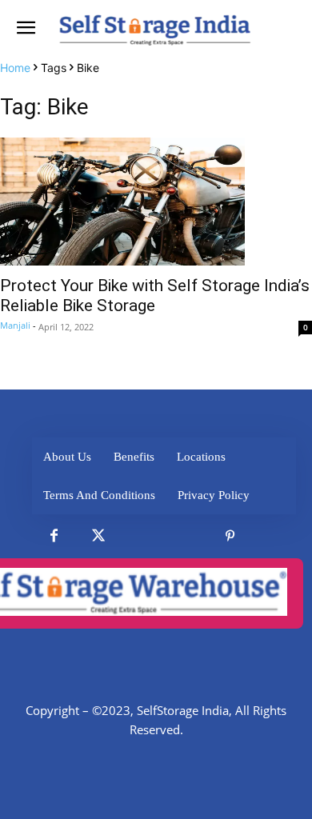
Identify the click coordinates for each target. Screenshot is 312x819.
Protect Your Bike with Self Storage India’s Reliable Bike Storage (155, 295)
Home (15, 67)
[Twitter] (98, 536)
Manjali (15, 325)
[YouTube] (274, 536)
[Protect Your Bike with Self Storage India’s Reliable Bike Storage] (156, 202)
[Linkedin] (142, 536)
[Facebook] (54, 536)
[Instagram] (186, 536)
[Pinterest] (230, 536)
